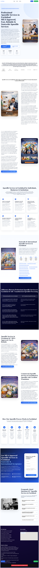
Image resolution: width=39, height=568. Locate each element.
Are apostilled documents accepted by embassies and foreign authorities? (28, 512)
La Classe (2, 1)
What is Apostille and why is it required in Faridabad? (28, 501)
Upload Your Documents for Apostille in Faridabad (9, 171)
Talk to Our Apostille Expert (15, 46)
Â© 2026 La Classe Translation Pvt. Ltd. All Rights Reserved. (19, 565)
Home (14, 1)
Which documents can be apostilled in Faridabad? (27, 504)
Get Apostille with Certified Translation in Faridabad (29, 402)
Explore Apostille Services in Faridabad (7, 366)
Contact (20, 1)
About (17, 1)
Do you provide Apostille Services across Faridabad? (28, 516)
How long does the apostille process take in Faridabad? (28, 508)
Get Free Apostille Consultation (4, 46)
